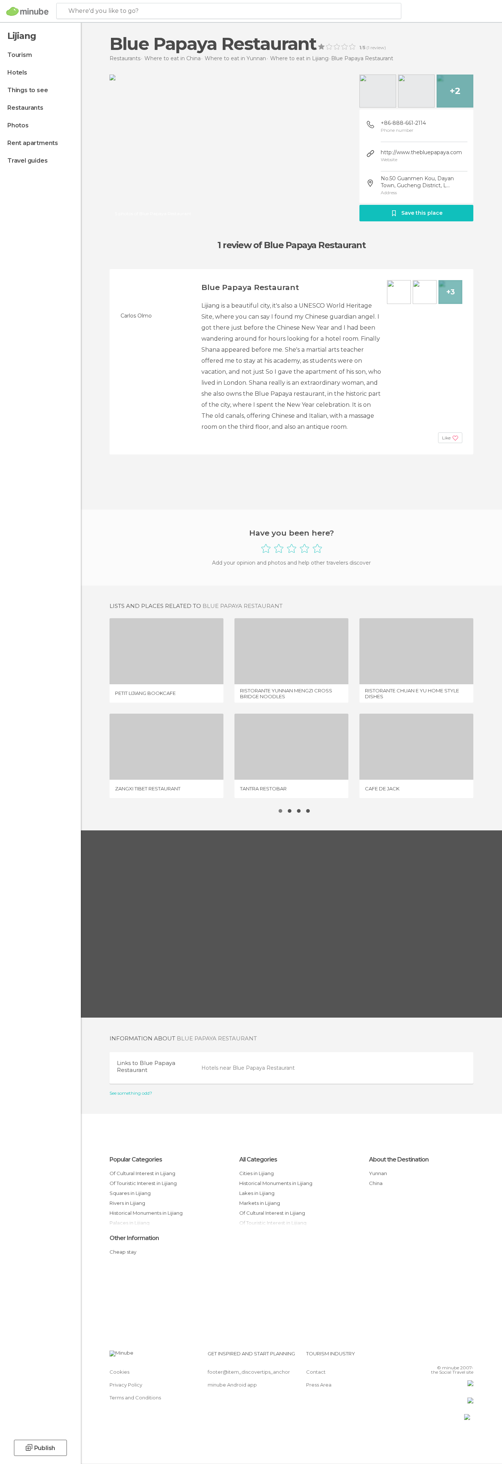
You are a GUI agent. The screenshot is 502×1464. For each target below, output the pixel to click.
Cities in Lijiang (256, 1173)
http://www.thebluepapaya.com (421, 152)
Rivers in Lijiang (127, 1203)
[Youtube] (467, 1356)
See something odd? (131, 1093)
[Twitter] (443, 1356)
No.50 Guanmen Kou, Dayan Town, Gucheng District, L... (417, 182)
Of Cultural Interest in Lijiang (142, 1173)
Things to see (27, 90)
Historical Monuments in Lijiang (146, 1213)
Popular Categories (136, 1159)
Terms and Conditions (135, 1397)
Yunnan (378, 1173)
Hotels (17, 72)
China (376, 1183)
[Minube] (27, 11)
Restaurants (25, 107)
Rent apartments (32, 142)
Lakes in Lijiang (257, 1193)
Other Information (134, 1238)
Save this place (421, 213)
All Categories (258, 1159)
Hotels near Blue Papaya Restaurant (248, 1068)
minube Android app (232, 1385)
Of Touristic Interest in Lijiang (143, 1183)
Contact (316, 1372)
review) (377, 48)
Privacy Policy (126, 1385)
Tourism (19, 54)
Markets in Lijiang (259, 1203)
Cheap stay (123, 1252)
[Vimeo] (455, 1356)
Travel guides (27, 160)
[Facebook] (431, 1356)
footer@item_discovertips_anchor (249, 1372)
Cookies (119, 1372)
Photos (18, 125)
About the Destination (399, 1159)
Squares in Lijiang (130, 1193)
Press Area (318, 1385)
